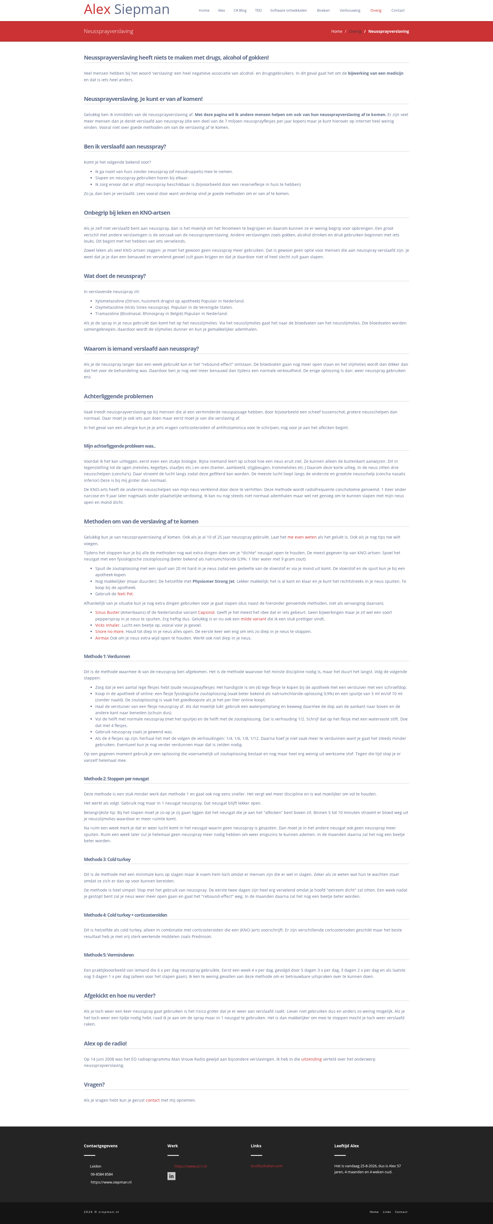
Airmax (102, 638)
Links (387, 1212)
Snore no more (109, 631)
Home (204, 10)
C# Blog (240, 10)
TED (258, 10)
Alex (221, 10)
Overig (376, 10)
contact (153, 1100)
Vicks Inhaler (107, 625)
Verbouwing (350, 10)
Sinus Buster (107, 612)
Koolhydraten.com (266, 1165)
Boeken (324, 10)
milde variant (253, 619)
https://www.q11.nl (190, 1166)
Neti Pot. (126, 593)
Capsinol (206, 612)
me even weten (302, 537)
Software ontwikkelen (289, 10)
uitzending (311, 1059)
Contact (398, 10)
